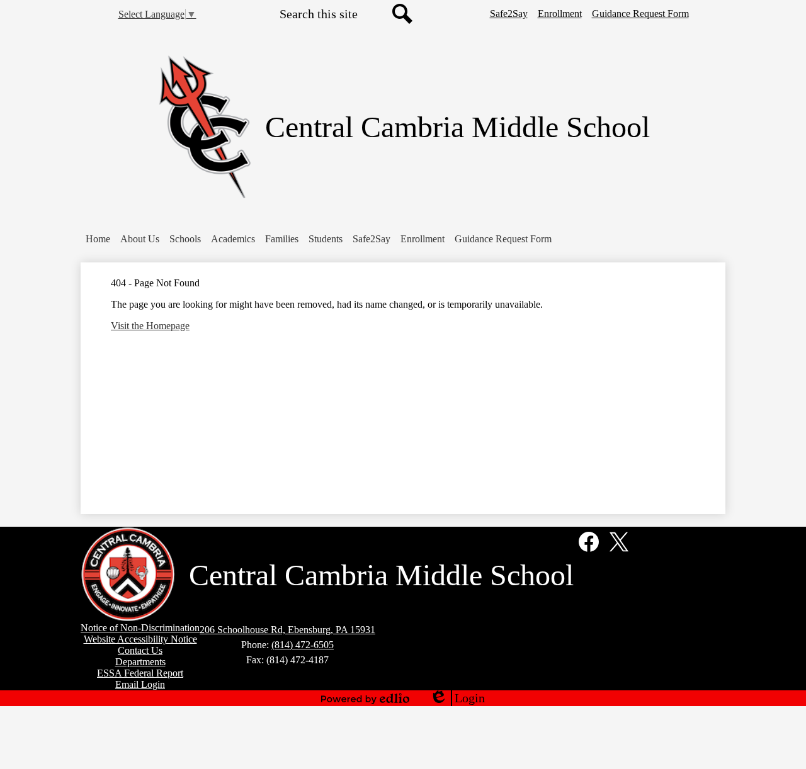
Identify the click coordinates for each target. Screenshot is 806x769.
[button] (139, 239)
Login (457, 698)
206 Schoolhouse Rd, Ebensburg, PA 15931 (287, 629)
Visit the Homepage (150, 325)
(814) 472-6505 (302, 644)
